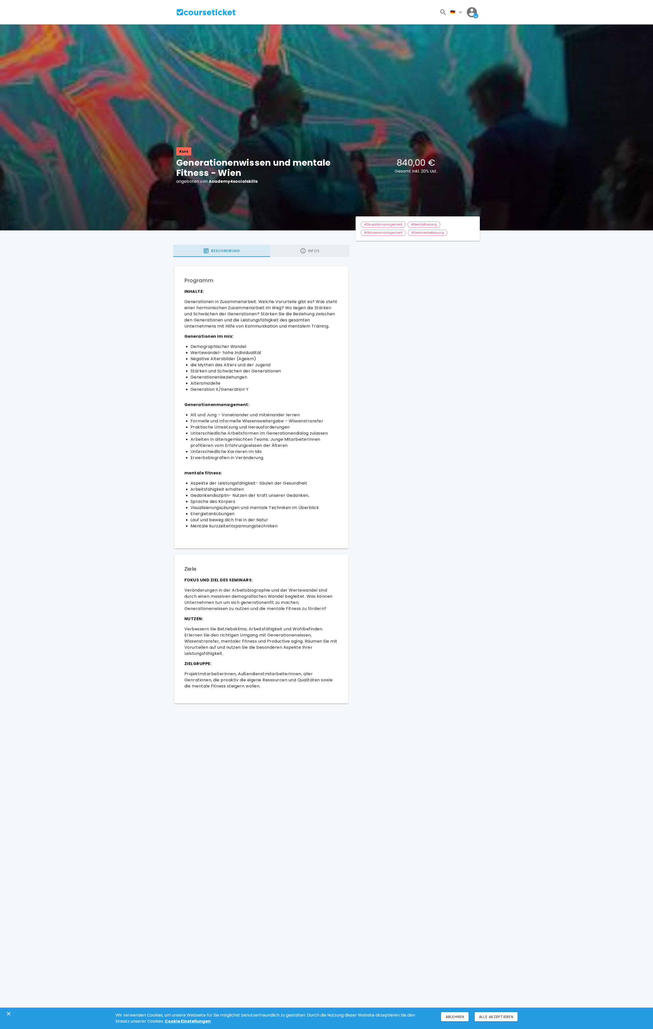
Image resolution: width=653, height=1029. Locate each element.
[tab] (221, 251)
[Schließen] (8, 1013)
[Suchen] (443, 12)
